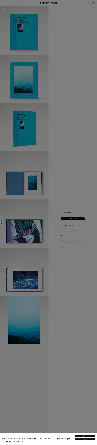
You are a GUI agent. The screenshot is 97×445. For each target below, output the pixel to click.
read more (20, 441)
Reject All (85, 439)
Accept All (85, 436)
